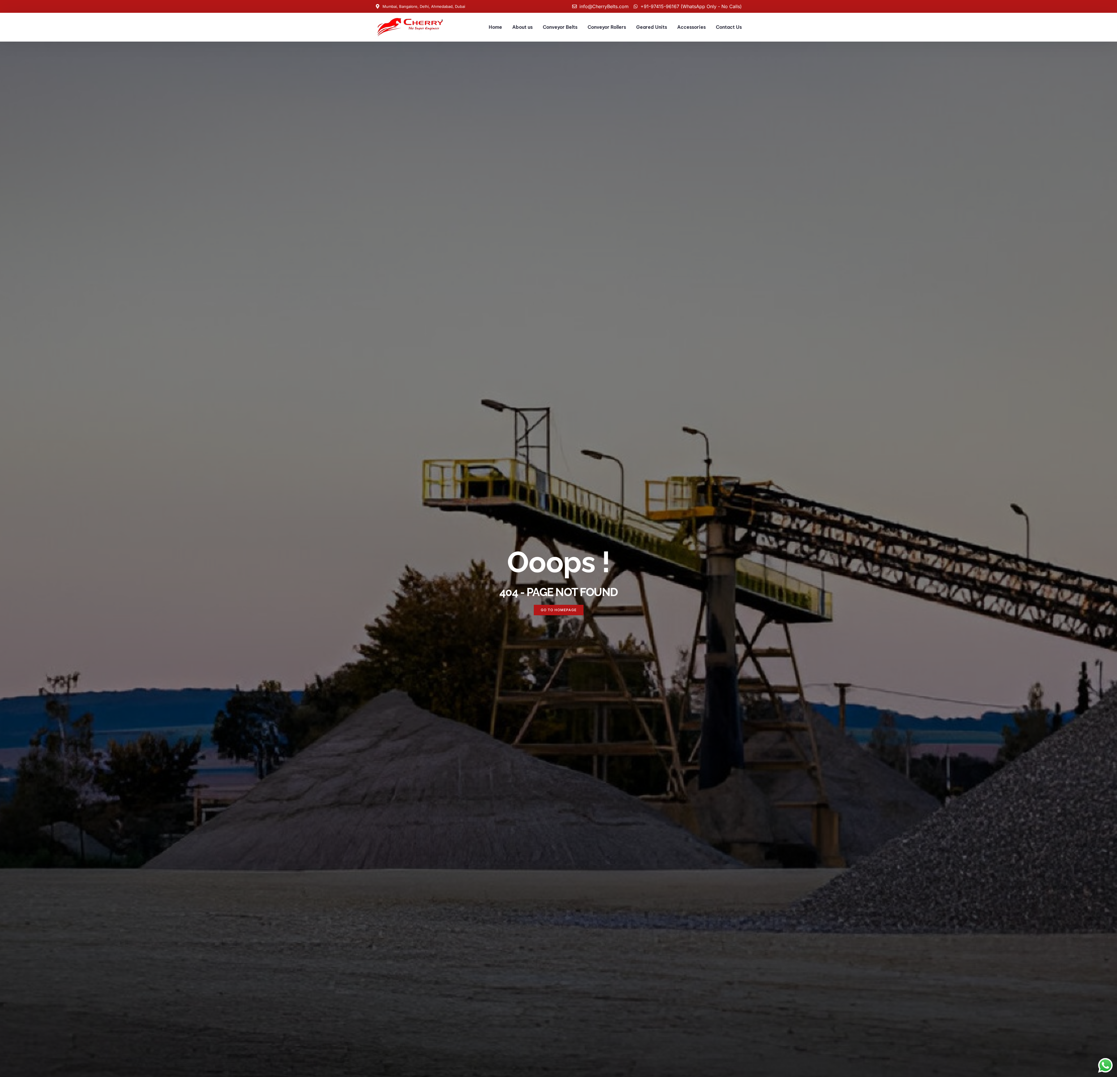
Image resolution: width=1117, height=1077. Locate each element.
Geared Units (651, 27)
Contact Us (729, 27)
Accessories (691, 27)
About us (522, 27)
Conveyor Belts (560, 27)
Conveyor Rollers (607, 27)
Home (495, 27)
